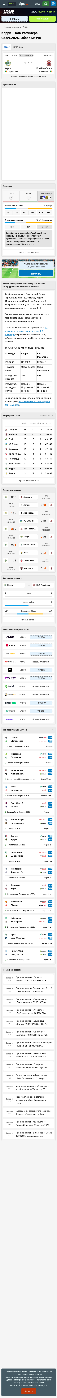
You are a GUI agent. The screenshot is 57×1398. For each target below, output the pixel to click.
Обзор (7, 47)
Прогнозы (18, 47)
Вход (37, 4)
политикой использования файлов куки (28, 1385)
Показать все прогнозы (28, 252)
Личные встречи (28, 620)
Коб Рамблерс (44, 68)
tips (23, 4)
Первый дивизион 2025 (28, 480)
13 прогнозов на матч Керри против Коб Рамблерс (26, 331)
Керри (8, 68)
